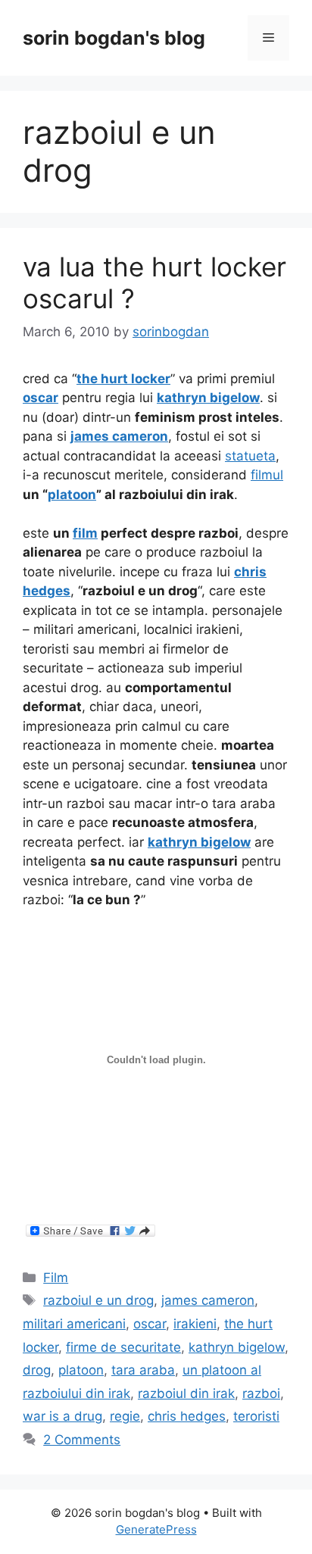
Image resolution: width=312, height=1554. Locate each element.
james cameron (207, 1300)
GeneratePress (156, 1529)
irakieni (195, 1323)
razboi (261, 1393)
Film (55, 1277)
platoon (81, 1370)
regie (125, 1416)
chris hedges (187, 1416)
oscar (149, 1323)
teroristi (256, 1416)
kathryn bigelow (237, 1347)
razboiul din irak (186, 1393)
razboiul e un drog (98, 1300)
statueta (250, 455)
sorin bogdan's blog (114, 38)
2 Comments (81, 1439)
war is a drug (62, 1416)
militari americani (74, 1323)
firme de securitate (123, 1347)
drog (37, 1370)
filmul (267, 474)
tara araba (143, 1370)
